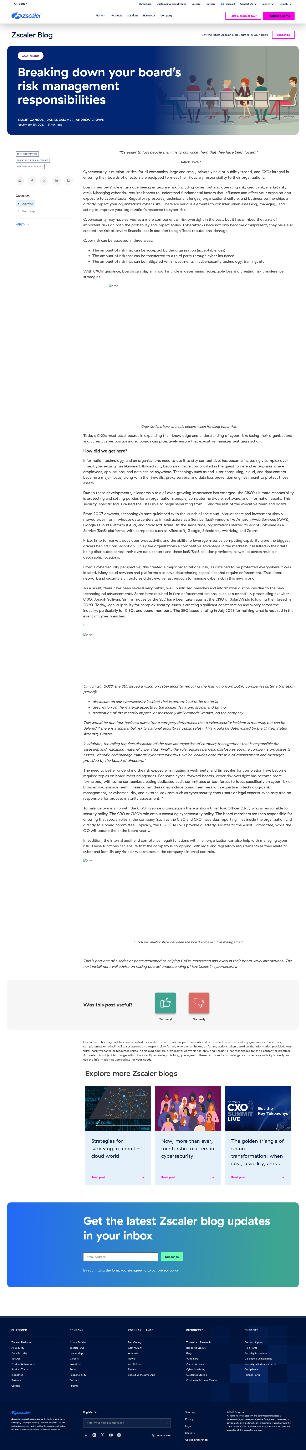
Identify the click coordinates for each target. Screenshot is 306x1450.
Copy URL (22, 224)
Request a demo (279, 16)
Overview (27, 203)
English (284, 4)
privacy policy (168, 1270)
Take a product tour (243, 16)
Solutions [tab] (132, 15)
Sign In (266, 4)
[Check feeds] (68, 180)
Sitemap (190, 1412)
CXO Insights (30, 56)
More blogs (28, 211)
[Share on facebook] (32, 180)
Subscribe (172, 1256)
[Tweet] (44, 180)
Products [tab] (116, 15)
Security (190, 1432)
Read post (98, 1177)
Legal (188, 1426)
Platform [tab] (101, 15)
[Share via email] (20, 180)
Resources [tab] (149, 15)
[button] (165, 1007)
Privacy (189, 1419)
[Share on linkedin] (56, 180)
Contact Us (246, 4)
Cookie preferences (197, 1439)
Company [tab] (166, 15)
